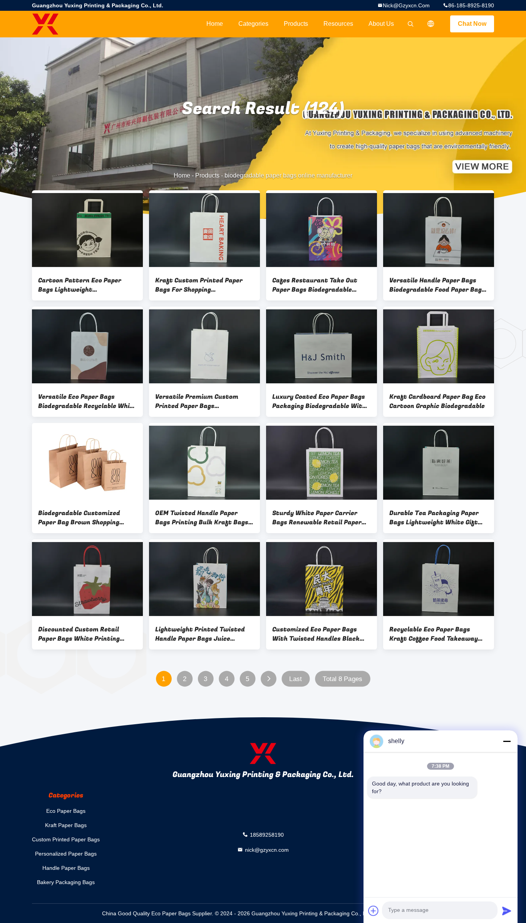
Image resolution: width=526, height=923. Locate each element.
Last (295, 679)
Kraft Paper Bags (66, 825)
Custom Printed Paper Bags (66, 839)
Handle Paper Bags (66, 868)
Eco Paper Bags (65, 811)
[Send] (507, 910)
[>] (268, 679)
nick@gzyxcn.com (406, 5)
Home (214, 23)
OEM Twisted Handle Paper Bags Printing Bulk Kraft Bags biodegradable (201, 517)
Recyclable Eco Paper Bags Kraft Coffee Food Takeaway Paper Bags (433, 634)
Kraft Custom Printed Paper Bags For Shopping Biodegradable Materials (199, 285)
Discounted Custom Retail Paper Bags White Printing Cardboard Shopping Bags (79, 634)
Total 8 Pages (342, 679)
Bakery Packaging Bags (66, 882)
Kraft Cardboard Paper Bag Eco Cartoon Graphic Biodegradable (437, 401)
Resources (338, 23)
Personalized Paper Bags (66, 854)
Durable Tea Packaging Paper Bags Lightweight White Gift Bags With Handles (434, 517)
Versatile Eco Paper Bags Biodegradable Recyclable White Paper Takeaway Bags (87, 401)
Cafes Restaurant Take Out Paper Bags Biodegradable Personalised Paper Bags (314, 285)
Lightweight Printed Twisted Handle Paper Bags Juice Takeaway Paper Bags (200, 634)
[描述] (430, 24)
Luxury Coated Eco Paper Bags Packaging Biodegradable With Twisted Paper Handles (319, 401)
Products (296, 23)
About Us (381, 23)
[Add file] (373, 910)
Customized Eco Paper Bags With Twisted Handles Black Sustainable (316, 634)
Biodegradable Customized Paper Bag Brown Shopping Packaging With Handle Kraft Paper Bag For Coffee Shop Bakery (83, 517)
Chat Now (472, 23)
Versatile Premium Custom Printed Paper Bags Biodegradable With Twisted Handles (199, 401)
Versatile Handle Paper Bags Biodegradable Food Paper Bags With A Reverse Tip (437, 285)
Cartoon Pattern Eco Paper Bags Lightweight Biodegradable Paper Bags (79, 285)
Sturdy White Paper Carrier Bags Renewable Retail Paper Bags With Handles (317, 517)
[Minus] (506, 741)
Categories (253, 23)
